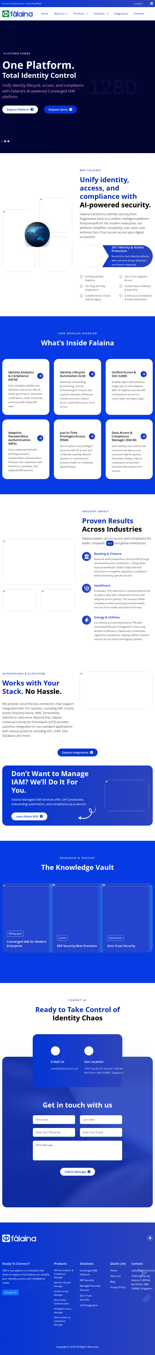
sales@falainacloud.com (64, 1068)
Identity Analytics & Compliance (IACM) (21, 376)
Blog (112, 1281)
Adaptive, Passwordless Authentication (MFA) (19, 438)
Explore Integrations (75, 752)
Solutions (99, 13)
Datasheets (115, 938)
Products (79, 13)
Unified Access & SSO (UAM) (124, 374)
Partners (139, 13)
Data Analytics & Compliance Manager (62, 1321)
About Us (59, 13)
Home (44, 13)
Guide (62, 938)
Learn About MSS (27, 816)
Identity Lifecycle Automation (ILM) (72, 374)
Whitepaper (15, 933)
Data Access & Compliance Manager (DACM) (124, 436)
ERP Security (87, 1280)
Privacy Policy (118, 1287)
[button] (2, 141)
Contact (138, 3)
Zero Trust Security (121, 946)
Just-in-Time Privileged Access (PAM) (72, 436)
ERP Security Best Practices (77, 946)
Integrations (121, 13)
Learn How (14, 118)
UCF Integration (89, 1305)
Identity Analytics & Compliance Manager (63, 1274)
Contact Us (10, 1292)
